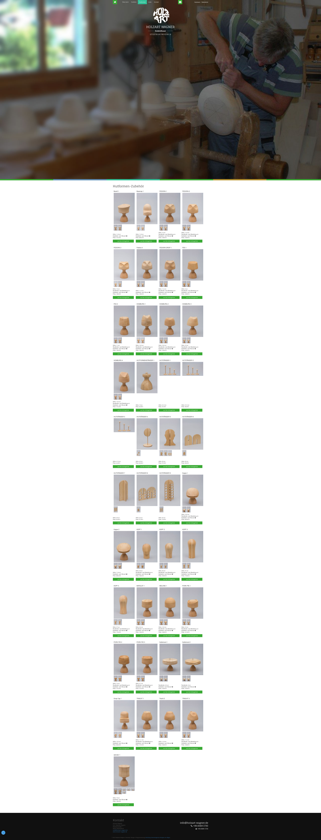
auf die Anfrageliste (123, 241)
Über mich (125, 2)
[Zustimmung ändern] (3, 833)
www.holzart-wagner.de (120, 831)
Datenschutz (205, 2)
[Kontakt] (180, 2)
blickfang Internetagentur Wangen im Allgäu (157, 837)
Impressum (197, 2)
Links (149, 2)
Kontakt (156, 2)
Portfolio (133, 2)
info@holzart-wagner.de (120, 830)
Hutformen (142, 2)
